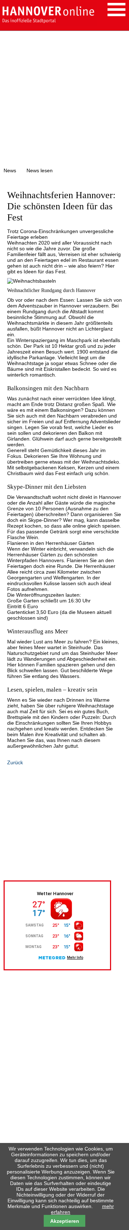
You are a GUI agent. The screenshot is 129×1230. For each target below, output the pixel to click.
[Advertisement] (64, 99)
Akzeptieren (64, 1221)
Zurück (15, 762)
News (10, 170)
